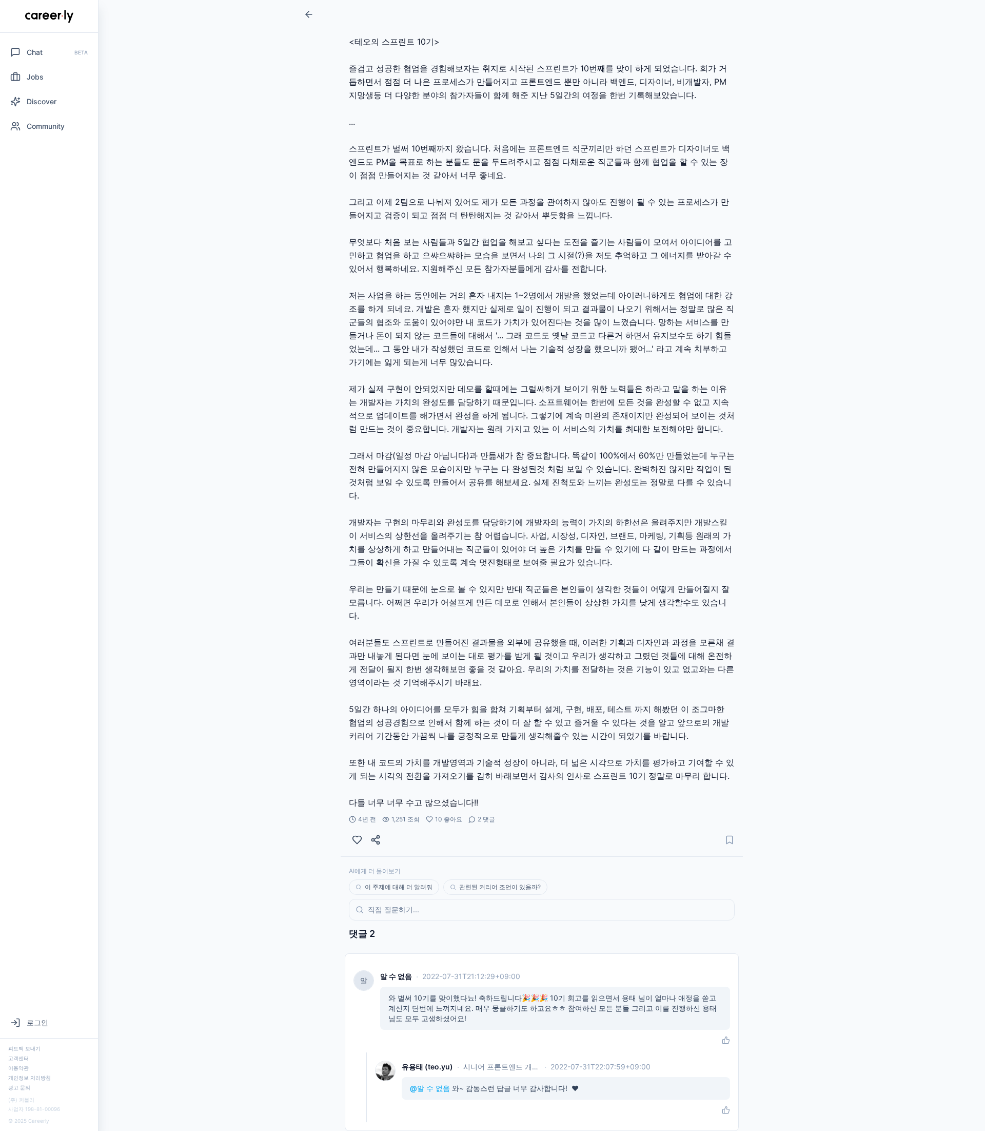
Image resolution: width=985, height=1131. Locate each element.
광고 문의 (19, 1087)
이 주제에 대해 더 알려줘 (398, 887)
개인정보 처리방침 (29, 1078)
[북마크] (729, 840)
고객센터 (18, 1058)
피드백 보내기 (24, 1048)
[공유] (375, 840)
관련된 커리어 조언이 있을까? (500, 887)
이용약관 (18, 1068)
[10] (357, 840)
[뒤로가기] (309, 14)
